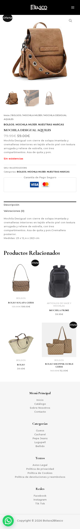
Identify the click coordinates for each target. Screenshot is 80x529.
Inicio (7, 115)
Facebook (40, 495)
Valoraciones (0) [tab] (14, 211)
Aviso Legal (40, 465)
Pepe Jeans (40, 438)
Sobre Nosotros (40, 407)
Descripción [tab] (11, 204)
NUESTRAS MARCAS (51, 124)
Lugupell (40, 442)
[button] (70, 20)
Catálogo (40, 404)
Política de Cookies (40, 473)
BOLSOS (16, 115)
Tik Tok (40, 503)
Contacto (40, 411)
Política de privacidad (40, 469)
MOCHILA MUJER (32, 115)
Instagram (40, 499)
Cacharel (40, 434)
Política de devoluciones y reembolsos (40, 477)
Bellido (40, 446)
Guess (40, 430)
